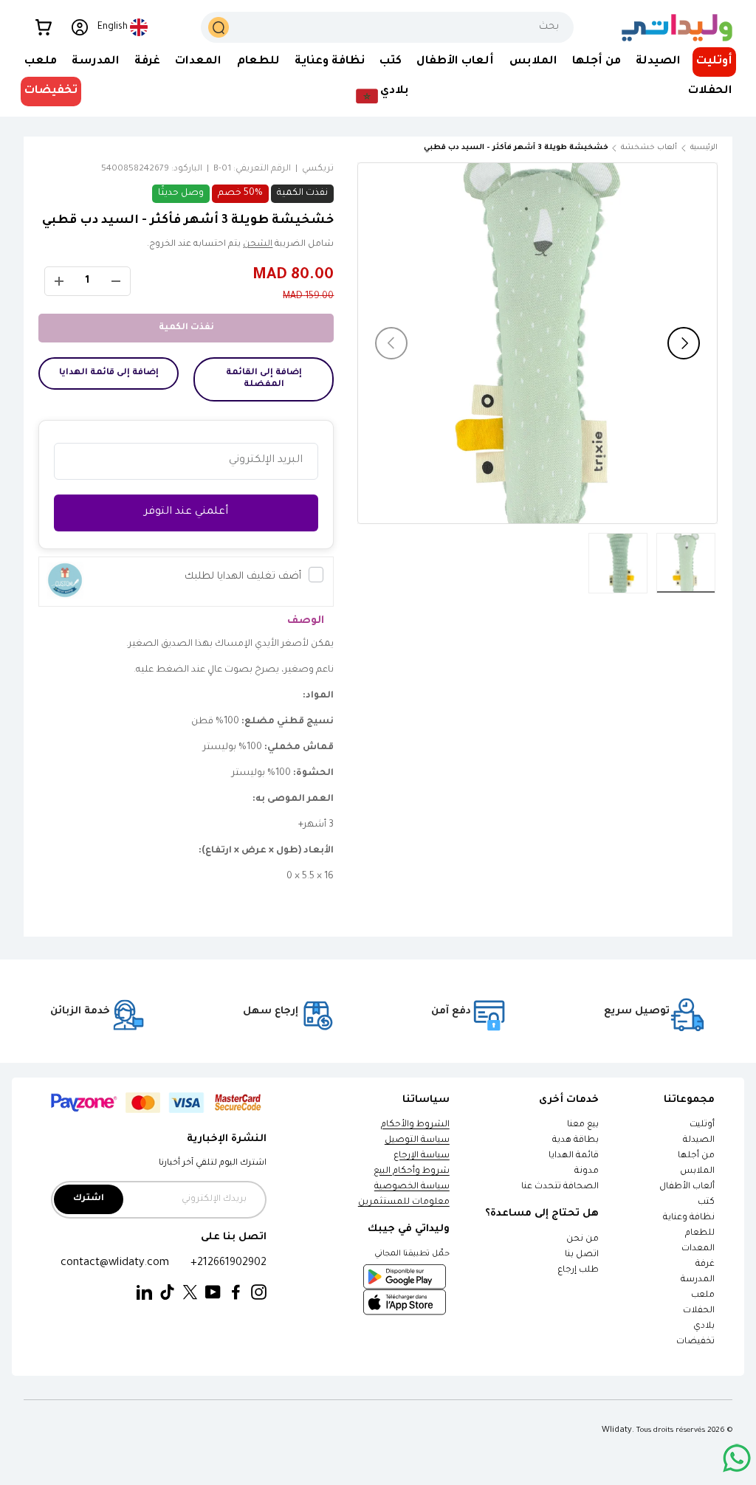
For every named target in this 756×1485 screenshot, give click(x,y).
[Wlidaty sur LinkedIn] (144, 1292)
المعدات (698, 1249)
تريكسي (318, 169)
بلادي (704, 1326)
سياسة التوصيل (417, 1140)
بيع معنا (583, 1125)
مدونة (586, 1171)
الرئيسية (704, 148)
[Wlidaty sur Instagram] (259, 1292)
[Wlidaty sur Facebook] (236, 1292)
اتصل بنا (582, 1255)
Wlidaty (617, 1430)
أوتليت (714, 61)
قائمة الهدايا (574, 1156)
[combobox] (387, 27)
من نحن (582, 1239)
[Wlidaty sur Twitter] (190, 1292)
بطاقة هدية (575, 1140)
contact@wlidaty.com (115, 1263)
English (112, 27)
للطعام (700, 1233)
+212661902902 (228, 1263)
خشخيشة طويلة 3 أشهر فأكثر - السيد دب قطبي (525, 148)
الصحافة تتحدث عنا (559, 1187)
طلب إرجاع (578, 1270)
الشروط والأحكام (415, 1125)
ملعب (703, 1295)
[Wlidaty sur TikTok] (167, 1292)
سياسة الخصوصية (412, 1187)
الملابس (697, 1171)
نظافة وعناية (689, 1218)
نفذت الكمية (186, 328)
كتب (706, 1202)
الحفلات (699, 1311)
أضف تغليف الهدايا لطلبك (243, 576)
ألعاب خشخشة (649, 148)
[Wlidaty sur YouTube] (213, 1292)
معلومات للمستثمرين (404, 1202)
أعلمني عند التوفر (186, 512)
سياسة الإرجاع (422, 1156)
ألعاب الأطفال (687, 1187)
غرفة (705, 1264)
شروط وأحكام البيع (412, 1171)
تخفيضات (51, 91)
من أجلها (696, 1156)
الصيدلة (699, 1140)
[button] (43, 27)
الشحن (257, 244)
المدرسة (698, 1280)
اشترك (88, 1199)
